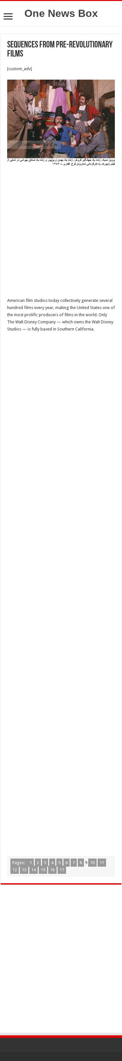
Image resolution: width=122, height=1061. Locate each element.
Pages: (19, 862)
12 (14, 869)
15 (43, 869)
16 (52, 869)
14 (33, 869)
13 (24, 869)
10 (92, 862)
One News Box (61, 13)
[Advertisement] (61, 233)
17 (62, 869)
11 (102, 862)
